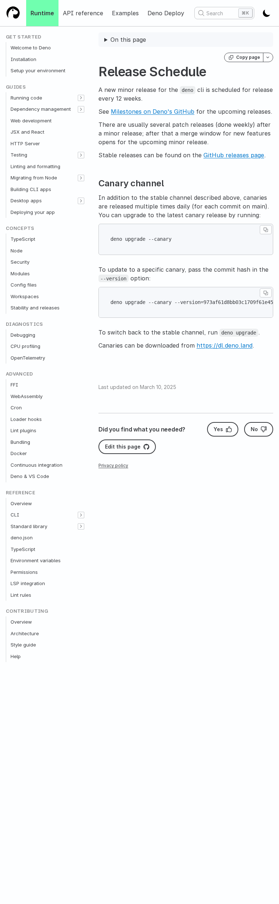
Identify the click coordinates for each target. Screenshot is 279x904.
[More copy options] (268, 57)
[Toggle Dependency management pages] (81, 109)
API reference (83, 13)
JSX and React (27, 132)
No (254, 429)
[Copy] (266, 229)
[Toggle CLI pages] (81, 515)
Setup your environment (38, 70)
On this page (128, 39)
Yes (218, 429)
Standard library (29, 526)
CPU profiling (25, 346)
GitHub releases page (233, 155)
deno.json (22, 537)
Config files (24, 285)
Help (16, 656)
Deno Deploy (165, 13)
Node (17, 251)
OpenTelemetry (28, 358)
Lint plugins (23, 430)
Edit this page (123, 446)
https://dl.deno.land (224, 345)
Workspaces (25, 296)
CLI (15, 515)
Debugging (23, 335)
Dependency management (41, 109)
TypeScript (23, 239)
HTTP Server (25, 143)
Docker (19, 453)
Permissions (24, 572)
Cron (16, 407)
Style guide (23, 645)
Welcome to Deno (31, 47)
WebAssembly (27, 396)
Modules (20, 273)
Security (20, 262)
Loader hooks (26, 419)
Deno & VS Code (30, 476)
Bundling (20, 442)
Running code (26, 98)
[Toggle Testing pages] (81, 155)
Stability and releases (35, 308)
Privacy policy (113, 465)
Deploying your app (33, 212)
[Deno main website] (13, 13)
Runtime (42, 13)
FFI (14, 385)
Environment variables (36, 560)
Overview (21, 503)
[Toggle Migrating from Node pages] (81, 178)
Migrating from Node (34, 178)
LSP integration (28, 583)
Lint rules (21, 595)
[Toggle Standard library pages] (81, 526)
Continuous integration (36, 465)
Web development (31, 120)
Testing (19, 155)
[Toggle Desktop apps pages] (81, 201)
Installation (23, 59)
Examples (125, 13)
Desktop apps (26, 200)
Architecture (25, 633)
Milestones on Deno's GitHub (152, 111)
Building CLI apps (31, 189)
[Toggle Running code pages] (81, 98)
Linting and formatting (35, 166)
